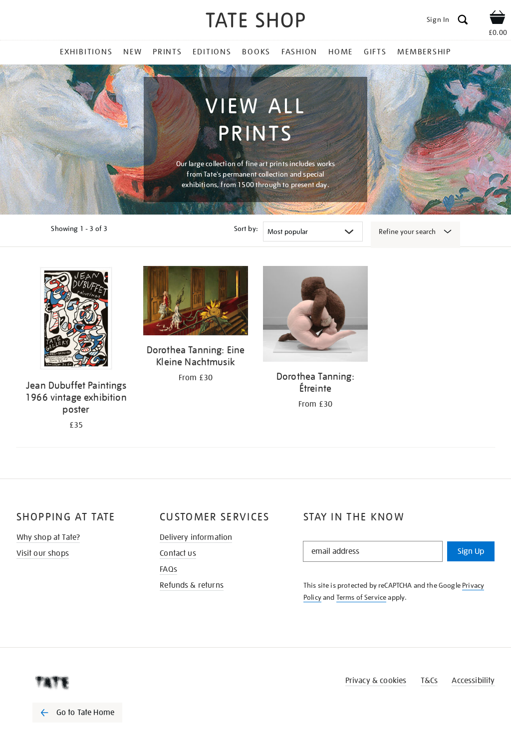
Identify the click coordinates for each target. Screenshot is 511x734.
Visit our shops (42, 553)
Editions (212, 52)
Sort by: (246, 228)
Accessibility (473, 681)
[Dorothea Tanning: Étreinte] (315, 315)
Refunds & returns (192, 585)
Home (340, 52)
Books (256, 52)
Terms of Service (361, 597)
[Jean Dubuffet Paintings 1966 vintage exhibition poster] (76, 320)
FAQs (168, 569)
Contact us (178, 553)
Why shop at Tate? (48, 537)
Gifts (375, 52)
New (132, 52)
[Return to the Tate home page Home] (255, 21)
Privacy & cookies (376, 681)
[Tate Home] (84, 683)
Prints (167, 52)
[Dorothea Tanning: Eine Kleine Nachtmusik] (195, 302)
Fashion (299, 52)
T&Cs (429, 681)
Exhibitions (86, 52)
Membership (424, 52)
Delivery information (196, 537)
